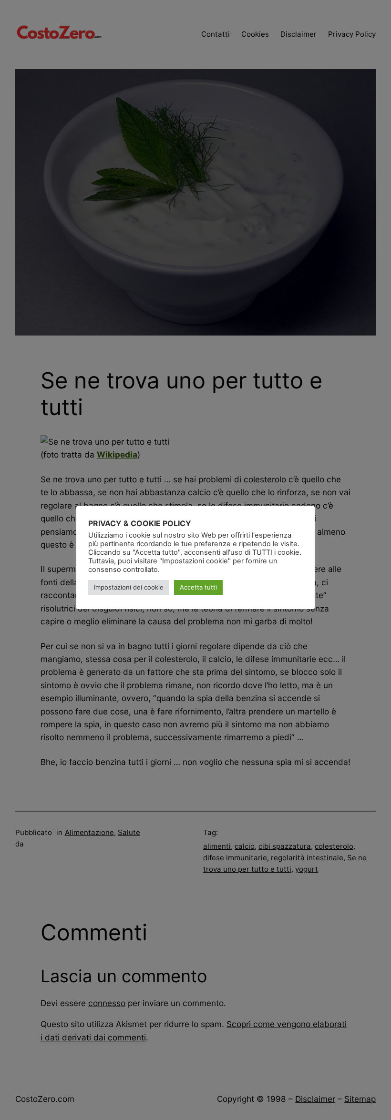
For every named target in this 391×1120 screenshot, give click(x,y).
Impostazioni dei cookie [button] (129, 587)
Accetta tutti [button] (198, 587)
